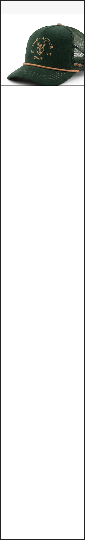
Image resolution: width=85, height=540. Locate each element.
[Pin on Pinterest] (42, 285)
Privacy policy (42, 465)
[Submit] (67, 498)
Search (42, 459)
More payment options (42, 274)
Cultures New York (42, 207)
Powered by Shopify (42, 531)
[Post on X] (35, 285)
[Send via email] (49, 285)
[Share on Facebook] (28, 285)
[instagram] (42, 429)
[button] (56, 285)
